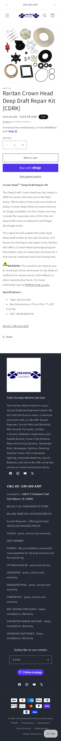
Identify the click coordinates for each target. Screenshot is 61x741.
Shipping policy (41, 728)
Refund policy (43, 723)
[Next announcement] (54, 5)
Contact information (32, 733)
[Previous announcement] (6, 5)
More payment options (31, 176)
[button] (7, 15)
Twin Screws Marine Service (29, 718)
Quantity (7, 137)
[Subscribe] (48, 660)
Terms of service (23, 728)
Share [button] (9, 336)
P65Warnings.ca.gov (37, 285)
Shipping (7, 121)
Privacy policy (27, 723)
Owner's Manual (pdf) (16, 326)
